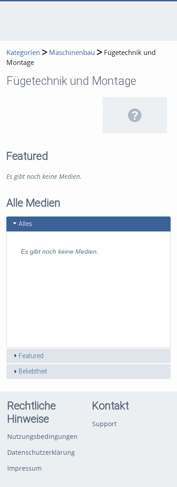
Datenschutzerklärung (41, 452)
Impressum (24, 468)
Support (104, 423)
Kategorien (23, 52)
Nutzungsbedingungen (42, 436)
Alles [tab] (25, 223)
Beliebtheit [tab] (33, 371)
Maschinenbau (72, 52)
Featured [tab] (31, 355)
